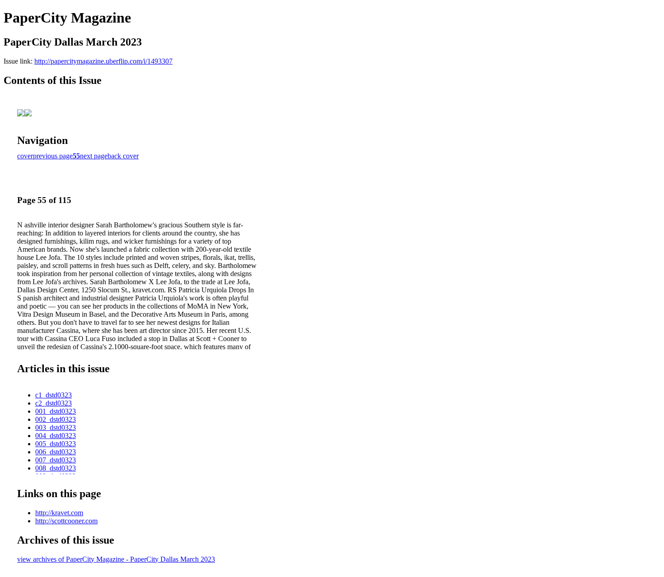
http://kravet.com (59, 513)
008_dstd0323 (55, 468)
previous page (53, 156)
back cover (123, 156)
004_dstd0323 (55, 435)
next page (94, 156)
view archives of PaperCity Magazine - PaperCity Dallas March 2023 (116, 559)
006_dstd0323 (55, 452)
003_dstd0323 (55, 427)
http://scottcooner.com (66, 521)
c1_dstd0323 (53, 395)
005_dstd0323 (55, 444)
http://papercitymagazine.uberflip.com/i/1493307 (103, 61)
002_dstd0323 (55, 419)
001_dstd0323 (55, 411)
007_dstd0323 (55, 460)
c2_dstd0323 (53, 403)
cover (25, 156)
